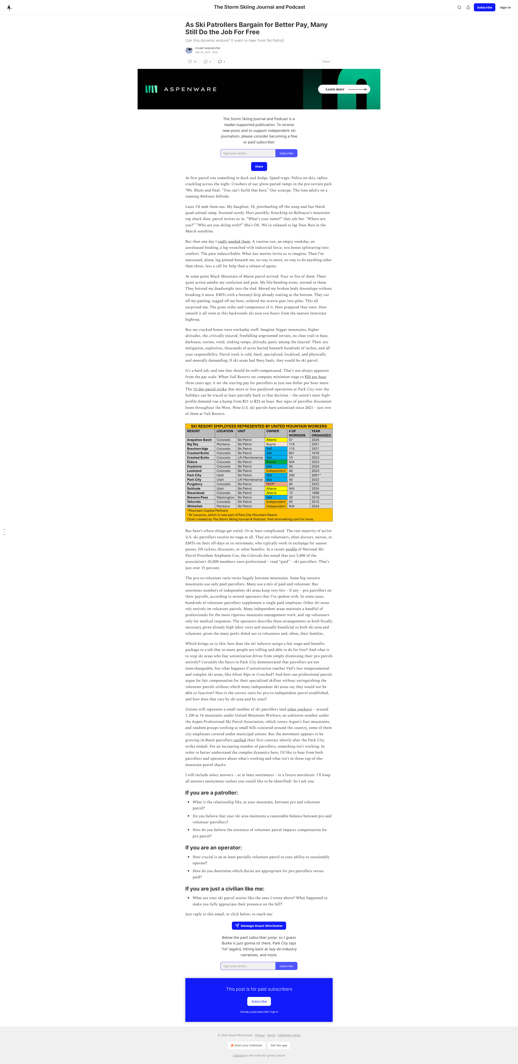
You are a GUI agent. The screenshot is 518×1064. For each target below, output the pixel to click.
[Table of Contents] (4, 532)
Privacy (260, 1035)
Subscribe (484, 7)
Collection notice (289, 1035)
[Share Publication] (468, 7)
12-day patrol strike (210, 389)
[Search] (459, 7)
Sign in (505, 7)
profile (291, 549)
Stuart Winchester (207, 48)
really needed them (234, 242)
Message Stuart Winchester (262, 926)
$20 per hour (316, 377)
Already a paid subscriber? (259, 1012)
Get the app (279, 1045)
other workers (299, 709)
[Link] (179, 792)
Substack (239, 1055)
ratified (240, 740)
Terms (271, 1035)
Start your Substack (248, 1045)
